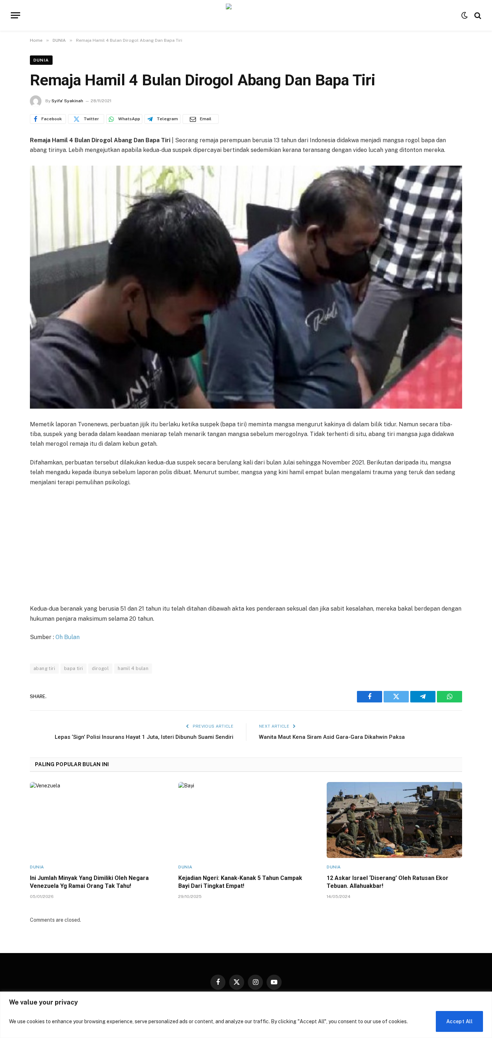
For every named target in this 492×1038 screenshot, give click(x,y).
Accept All (459, 1021)
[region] (246, 1015)
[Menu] (15, 15)
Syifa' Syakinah (67, 100)
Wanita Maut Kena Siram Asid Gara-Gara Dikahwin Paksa (332, 737)
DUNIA (41, 60)
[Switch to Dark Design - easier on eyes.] (465, 15)
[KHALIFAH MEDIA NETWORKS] (246, 15)
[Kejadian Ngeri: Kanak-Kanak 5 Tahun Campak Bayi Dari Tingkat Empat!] (246, 820)
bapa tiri (73, 668)
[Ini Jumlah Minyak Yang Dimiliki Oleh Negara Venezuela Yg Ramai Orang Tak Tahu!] (97, 820)
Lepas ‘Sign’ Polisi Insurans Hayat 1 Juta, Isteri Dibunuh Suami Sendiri (144, 737)
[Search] (477, 15)
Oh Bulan (67, 637)
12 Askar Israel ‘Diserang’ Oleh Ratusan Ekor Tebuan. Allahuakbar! (387, 882)
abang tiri (44, 668)
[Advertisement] (246, 546)
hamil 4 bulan (133, 668)
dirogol (100, 668)
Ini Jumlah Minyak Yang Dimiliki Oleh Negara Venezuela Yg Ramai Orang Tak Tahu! (89, 882)
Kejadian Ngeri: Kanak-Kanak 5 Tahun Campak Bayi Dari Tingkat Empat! (240, 882)
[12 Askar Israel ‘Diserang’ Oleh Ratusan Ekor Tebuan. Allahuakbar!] (394, 820)
